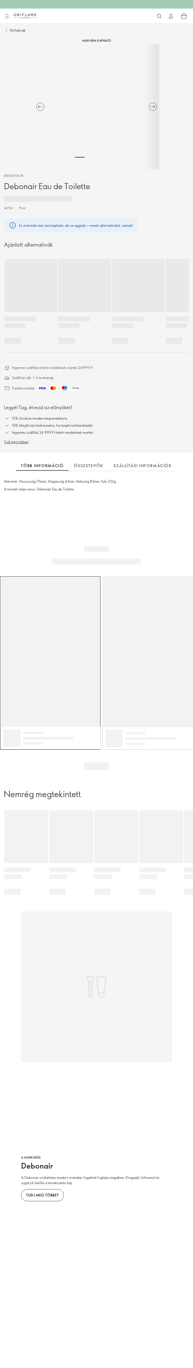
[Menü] (7, 16)
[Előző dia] (40, 107)
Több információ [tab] (42, 465)
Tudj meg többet (16, 442)
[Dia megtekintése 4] (114, 162)
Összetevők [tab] (88, 465)
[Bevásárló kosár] (184, 16)
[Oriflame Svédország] (24, 16)
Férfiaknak (18, 30)
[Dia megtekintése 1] (80, 162)
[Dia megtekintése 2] (91, 162)
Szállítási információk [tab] (142, 465)
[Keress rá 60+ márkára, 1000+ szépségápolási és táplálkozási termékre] (159, 16)
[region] (96, 107)
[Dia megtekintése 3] (102, 162)
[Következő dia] (153, 107)
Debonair (13, 176)
